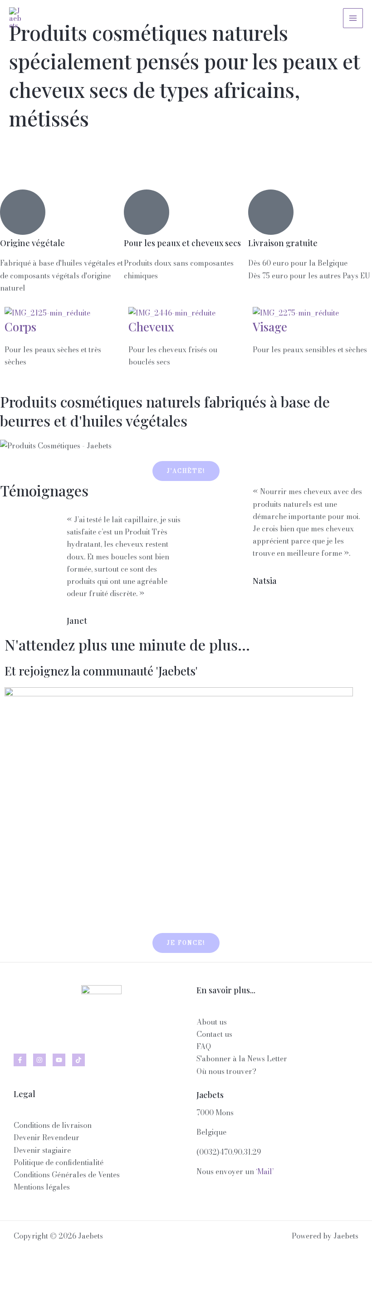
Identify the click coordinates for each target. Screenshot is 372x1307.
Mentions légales (42, 1186)
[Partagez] (76, 1284)
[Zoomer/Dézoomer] (14, 1284)
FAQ (203, 1046)
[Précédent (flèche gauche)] (14, 1299)
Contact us (214, 1034)
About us (211, 1021)
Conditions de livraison (53, 1125)
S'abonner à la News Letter (241, 1058)
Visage (270, 327)
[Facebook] (20, 1060)
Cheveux (151, 327)
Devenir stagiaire (42, 1150)
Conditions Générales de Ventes (67, 1174)
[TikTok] (78, 1060)
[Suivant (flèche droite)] (45, 1299)
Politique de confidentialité (58, 1162)
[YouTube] (59, 1060)
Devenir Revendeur (46, 1137)
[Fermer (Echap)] (107, 1284)
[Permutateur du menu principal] (353, 18)
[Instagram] (39, 1060)
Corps (20, 327)
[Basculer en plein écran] (45, 1284)
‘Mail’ (265, 1171)
